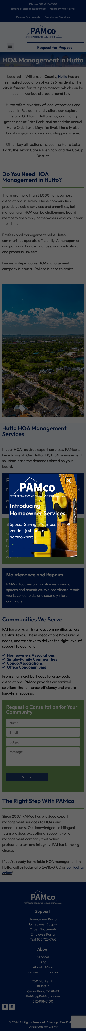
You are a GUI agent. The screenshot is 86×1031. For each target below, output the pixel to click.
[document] (43, 515)
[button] (69, 481)
